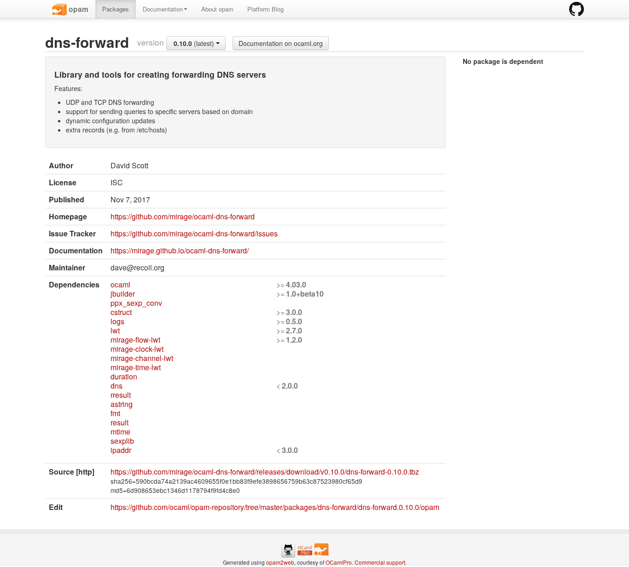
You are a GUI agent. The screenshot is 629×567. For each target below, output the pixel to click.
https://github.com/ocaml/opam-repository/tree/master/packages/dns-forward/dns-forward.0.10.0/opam (275, 507)
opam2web (280, 562)
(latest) (195, 43)
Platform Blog (265, 9)
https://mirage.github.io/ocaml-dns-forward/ (180, 250)
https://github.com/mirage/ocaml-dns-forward (183, 216)
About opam (217, 9)
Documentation (163, 9)
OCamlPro (339, 562)
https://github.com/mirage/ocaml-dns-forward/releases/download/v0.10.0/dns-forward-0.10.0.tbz (265, 471)
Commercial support (380, 562)
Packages (115, 9)
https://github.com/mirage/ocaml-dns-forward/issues (194, 233)
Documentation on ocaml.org (281, 43)
